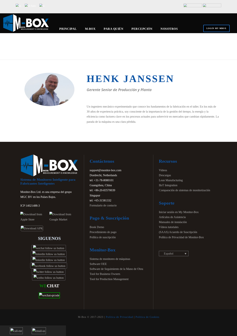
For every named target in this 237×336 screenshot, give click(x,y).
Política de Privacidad (119, 317)
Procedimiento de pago (103, 232)
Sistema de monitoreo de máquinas (110, 258)
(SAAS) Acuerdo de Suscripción (178, 232)
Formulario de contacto (103, 205)
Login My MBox (216, 28)
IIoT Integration (168, 185)
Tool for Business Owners (105, 273)
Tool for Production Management (109, 279)
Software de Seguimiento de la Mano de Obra (116, 268)
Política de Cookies (147, 317)
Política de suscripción (103, 237)
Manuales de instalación (173, 222)
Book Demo (97, 227)
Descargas (165, 175)
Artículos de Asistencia (172, 217)
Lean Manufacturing (171, 180)
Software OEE (98, 263)
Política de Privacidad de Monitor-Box (181, 237)
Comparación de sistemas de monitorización (184, 190)
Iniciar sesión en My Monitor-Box (179, 212)
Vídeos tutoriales (168, 227)
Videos (163, 170)
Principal (68, 28)
